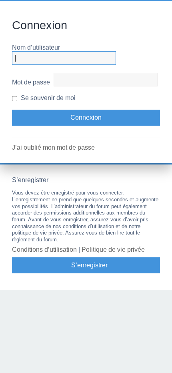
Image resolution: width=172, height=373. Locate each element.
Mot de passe (31, 82)
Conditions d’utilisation (44, 249)
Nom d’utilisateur (36, 47)
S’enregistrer (89, 265)
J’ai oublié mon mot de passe (53, 147)
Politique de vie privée (113, 249)
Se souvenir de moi (47, 97)
